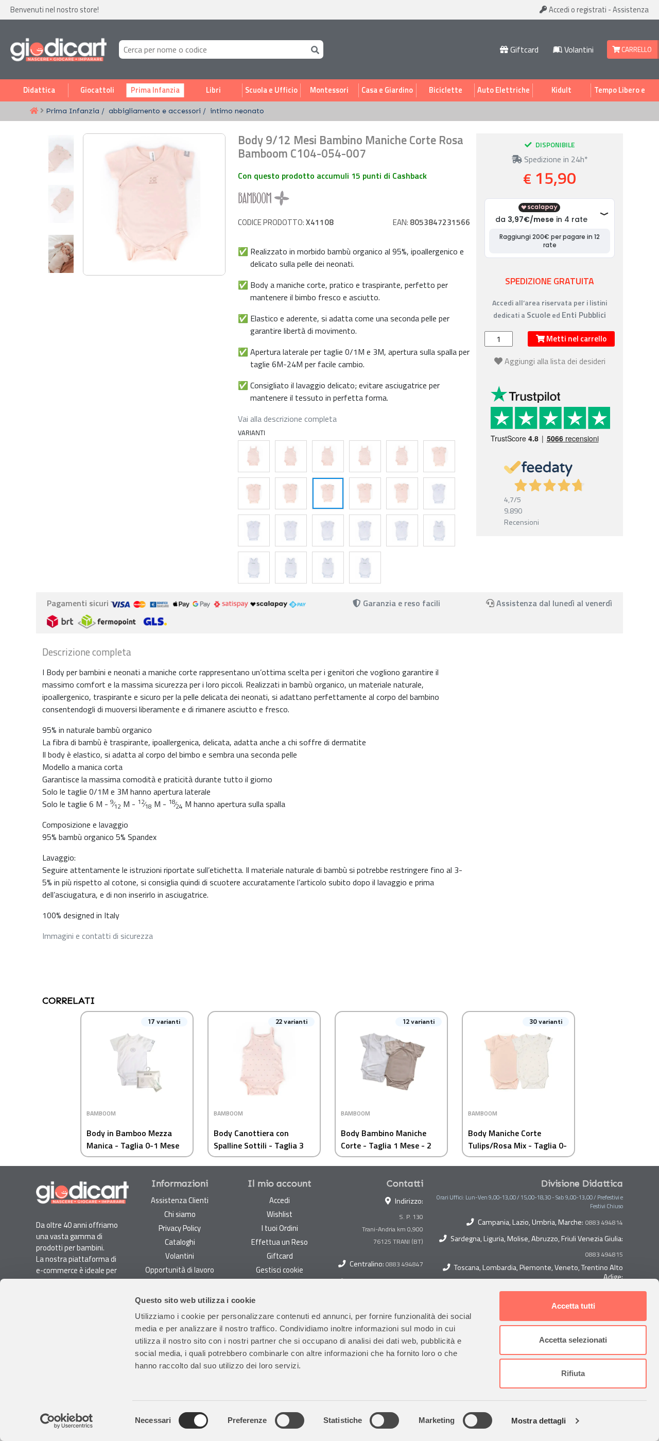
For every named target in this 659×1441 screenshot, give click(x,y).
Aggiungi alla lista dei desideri (555, 361)
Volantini (578, 49)
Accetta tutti (573, 1305)
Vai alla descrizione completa (287, 419)
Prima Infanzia (155, 90)
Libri (213, 90)
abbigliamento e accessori (155, 110)
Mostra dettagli (538, 1420)
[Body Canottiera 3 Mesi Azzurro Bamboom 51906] (439, 530)
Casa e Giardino (387, 90)
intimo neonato (237, 110)
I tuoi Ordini (280, 1228)
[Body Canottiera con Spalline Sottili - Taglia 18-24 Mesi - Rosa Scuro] (402, 456)
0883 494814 (604, 1222)
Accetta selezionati (573, 1339)
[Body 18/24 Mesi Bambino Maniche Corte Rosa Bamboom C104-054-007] (402, 493)
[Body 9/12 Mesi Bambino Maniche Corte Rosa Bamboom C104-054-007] (328, 493)
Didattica (39, 90)
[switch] (289, 1420)
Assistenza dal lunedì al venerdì (554, 603)
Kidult (561, 90)
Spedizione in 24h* (555, 159)
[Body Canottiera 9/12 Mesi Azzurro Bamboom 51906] (290, 567)
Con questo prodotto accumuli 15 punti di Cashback (332, 175)
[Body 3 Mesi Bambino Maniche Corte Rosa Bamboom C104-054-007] (253, 493)
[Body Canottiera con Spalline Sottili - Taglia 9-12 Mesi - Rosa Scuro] (328, 456)
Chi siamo (180, 1214)
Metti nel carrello (575, 339)
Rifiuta (573, 1373)
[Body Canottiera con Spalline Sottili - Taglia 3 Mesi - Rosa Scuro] (253, 456)
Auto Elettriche (503, 90)
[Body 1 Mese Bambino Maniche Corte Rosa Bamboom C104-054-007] (439, 456)
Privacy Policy (180, 1228)
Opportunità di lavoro (179, 1270)
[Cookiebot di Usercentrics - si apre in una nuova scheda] (67, 1421)
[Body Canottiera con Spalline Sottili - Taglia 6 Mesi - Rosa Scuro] (290, 456)
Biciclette (445, 90)
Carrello (636, 49)
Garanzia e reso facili (400, 603)
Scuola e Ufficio (271, 90)
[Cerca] (313, 49)
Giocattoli (97, 90)
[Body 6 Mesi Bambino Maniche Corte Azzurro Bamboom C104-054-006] (290, 530)
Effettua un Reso (279, 1242)
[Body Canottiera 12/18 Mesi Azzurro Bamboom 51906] (328, 567)
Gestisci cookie (279, 1270)
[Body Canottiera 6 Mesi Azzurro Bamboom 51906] (253, 567)
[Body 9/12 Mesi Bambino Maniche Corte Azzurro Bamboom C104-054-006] (328, 530)
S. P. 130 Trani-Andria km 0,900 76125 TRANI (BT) (392, 1229)
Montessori (329, 90)
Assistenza (631, 9)
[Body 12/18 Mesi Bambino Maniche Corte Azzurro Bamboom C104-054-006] (365, 530)
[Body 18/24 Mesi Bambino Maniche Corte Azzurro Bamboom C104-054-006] (402, 530)
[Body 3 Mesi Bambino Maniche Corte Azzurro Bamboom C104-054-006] (253, 530)
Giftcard (523, 49)
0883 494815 (604, 1254)
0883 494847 (404, 1264)
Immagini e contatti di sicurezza (97, 936)
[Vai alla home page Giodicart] (58, 49)
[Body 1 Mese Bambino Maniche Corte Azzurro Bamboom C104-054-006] (439, 493)
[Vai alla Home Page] (34, 111)
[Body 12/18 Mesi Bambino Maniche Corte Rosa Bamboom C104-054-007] (365, 493)
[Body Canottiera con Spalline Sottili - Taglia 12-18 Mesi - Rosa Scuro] (365, 456)
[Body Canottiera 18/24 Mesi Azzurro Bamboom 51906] (365, 567)
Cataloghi (180, 1242)
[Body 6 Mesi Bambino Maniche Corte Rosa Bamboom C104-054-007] (290, 493)
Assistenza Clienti (180, 1200)
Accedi (576, 9)
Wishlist (279, 1214)
